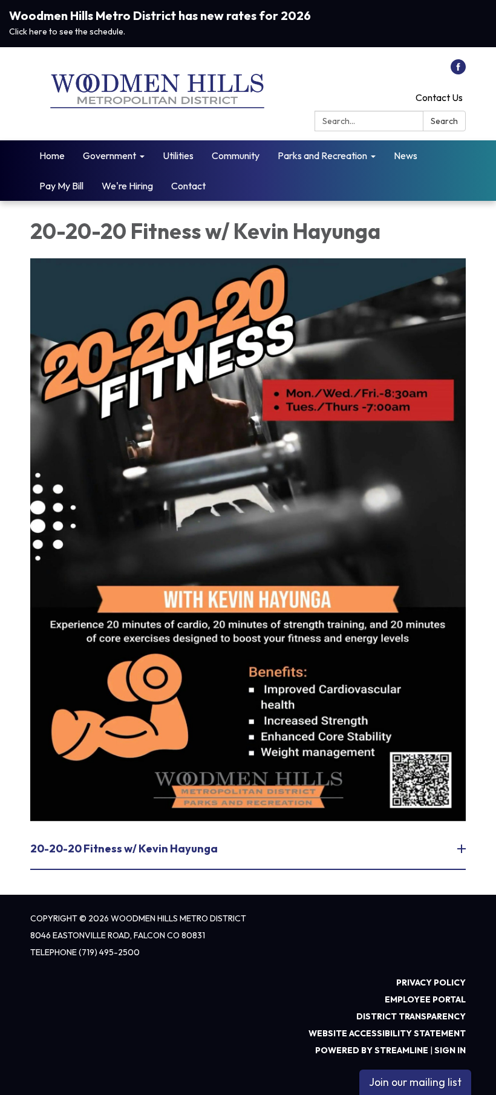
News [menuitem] (405, 155)
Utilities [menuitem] (178, 155)
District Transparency (411, 1016)
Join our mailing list (415, 1082)
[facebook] (458, 71)
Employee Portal (425, 999)
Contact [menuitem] (188, 186)
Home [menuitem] (52, 155)
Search (444, 121)
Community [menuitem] (235, 155)
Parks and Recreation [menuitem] (322, 155)
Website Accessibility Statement (387, 1033)
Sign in (450, 1050)
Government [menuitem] (109, 155)
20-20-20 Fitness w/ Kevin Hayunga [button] (124, 848)
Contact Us (439, 97)
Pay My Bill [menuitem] (61, 186)
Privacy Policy (431, 982)
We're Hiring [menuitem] (127, 186)
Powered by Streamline (371, 1050)
